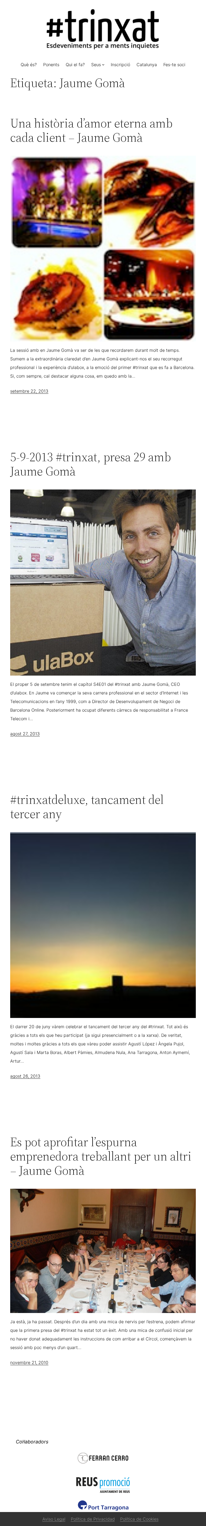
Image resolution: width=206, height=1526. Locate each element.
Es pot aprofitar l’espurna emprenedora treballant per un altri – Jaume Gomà (101, 1156)
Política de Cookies (139, 1519)
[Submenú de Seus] (103, 64)
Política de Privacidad (93, 1519)
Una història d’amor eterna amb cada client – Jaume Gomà (91, 130)
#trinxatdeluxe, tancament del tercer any (87, 806)
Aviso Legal (53, 1519)
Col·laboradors (32, 1442)
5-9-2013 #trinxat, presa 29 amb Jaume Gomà (90, 464)
